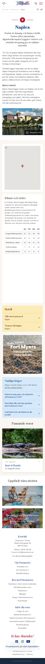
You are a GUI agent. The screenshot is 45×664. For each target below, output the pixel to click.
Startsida (5, 9)
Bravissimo (29, 661)
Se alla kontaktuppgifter (22, 556)
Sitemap (30, 654)
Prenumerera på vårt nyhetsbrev (22, 646)
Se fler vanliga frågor (13, 387)
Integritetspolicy (18, 654)
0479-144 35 (26, 549)
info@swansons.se (26, 552)
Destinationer (14, 9)
